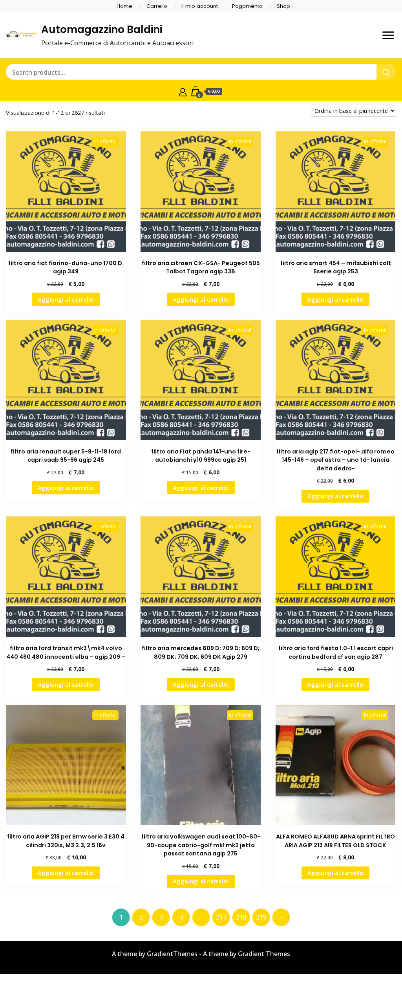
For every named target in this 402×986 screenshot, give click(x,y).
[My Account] (183, 91)
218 (241, 917)
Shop (283, 6)
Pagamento (247, 6)
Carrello (156, 6)
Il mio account (199, 6)
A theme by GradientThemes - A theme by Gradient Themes (201, 953)
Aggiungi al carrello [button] (66, 299)
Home (124, 6)
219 (261, 917)
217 (221, 917)
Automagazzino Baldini (101, 29)
